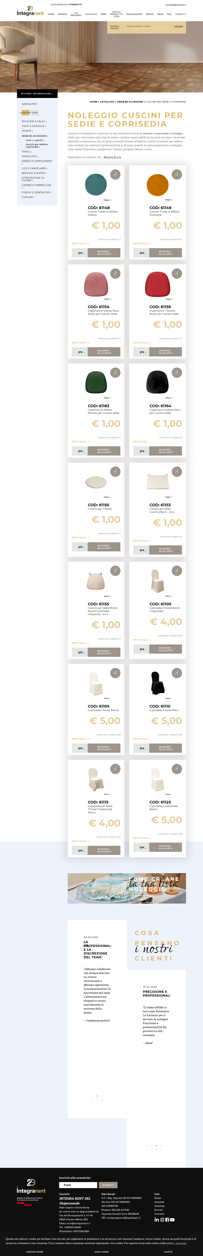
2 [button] (92, 1096)
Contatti (159, 1213)
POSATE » (27, 131)
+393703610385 (80, 1231)
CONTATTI (180, 14)
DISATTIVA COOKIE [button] (35, 1252)
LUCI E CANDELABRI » (35, 168)
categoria (25, 112)
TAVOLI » (27, 151)
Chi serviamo (76, 14)
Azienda (62, 14)
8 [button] (102, 1100)
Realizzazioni (134, 14)
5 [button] (106, 1096)
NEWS (160, 14)
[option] (97, 983)
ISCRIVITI (108, 1185)
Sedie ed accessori (130, 101)
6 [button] (92, 1100)
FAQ (169, 14)
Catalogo (91, 14)
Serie (103, 14)
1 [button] (87, 1096)
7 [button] (97, 1100)
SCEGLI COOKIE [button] (101, 1252)
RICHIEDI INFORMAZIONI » (37, 93)
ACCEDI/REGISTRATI (176, 5)
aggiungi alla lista (104, 252)
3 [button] (97, 1096)
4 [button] (102, 1096)
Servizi (158, 1209)
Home (157, 1197)
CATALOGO (107, 101)
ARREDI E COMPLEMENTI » (37, 162)
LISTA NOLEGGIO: (66, 4)
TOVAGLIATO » (30, 156)
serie (35, 112)
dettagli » (81, 243)
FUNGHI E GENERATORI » (37, 192)
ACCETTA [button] (168, 1252)
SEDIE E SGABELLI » (35, 140)
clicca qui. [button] (181, 1243)
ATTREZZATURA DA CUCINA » (33, 179)
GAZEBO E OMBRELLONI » (36, 186)
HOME (51, 14)
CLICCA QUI (141, 899)
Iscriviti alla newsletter (75, 1177)
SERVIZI (150, 14)
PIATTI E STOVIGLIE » (34, 126)
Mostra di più (112, 157)
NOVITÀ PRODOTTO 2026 (116, 14)
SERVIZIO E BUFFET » (34, 173)
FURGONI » (28, 197)
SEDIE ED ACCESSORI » (35, 136)
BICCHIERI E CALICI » (34, 121)
